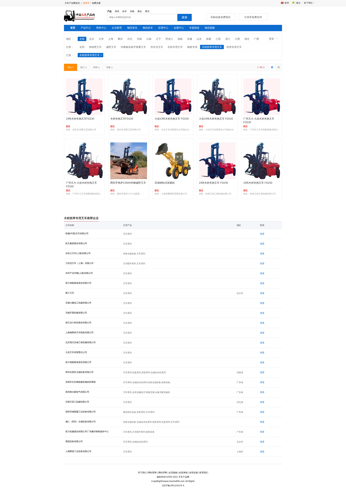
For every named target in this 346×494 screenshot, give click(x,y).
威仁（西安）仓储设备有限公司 (80, 421)
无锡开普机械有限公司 (76, 312)
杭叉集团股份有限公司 (76, 243)
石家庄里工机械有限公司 (77, 402)
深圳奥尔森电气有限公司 (77, 392)
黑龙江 (169, 38)
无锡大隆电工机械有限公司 (78, 303)
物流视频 (210, 27)
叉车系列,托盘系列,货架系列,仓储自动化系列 (144, 372)
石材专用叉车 (175, 47)
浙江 (227, 38)
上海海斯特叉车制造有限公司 (79, 332)
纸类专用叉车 (234, 47)
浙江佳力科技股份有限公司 (78, 322)
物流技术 (148, 27)
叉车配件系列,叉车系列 (134, 263)
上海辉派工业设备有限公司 (78, 451)
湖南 (180, 38)
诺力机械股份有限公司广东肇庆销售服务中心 (87, 431)
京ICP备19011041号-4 (173, 485)
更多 (271, 38)
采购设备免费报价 (220, 17)
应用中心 (163, 27)
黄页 (147, 11)
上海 (110, 38)
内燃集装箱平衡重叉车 (133, 47)
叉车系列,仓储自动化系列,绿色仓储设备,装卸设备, (147, 382)
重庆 (120, 38)
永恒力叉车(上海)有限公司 (78, 253)
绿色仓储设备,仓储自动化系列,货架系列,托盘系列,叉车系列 (151, 422)
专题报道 (194, 27)
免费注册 (96, 3)
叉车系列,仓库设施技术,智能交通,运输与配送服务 (146, 392)
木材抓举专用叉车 (212, 47)
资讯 (117, 11)
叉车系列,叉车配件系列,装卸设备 (138, 432)
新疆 (208, 38)
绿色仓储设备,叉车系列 (134, 253)
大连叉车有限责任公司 (76, 352)
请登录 (86, 3)
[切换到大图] (272, 67)
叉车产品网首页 (72, 3)
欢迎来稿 (183, 472)
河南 (139, 38)
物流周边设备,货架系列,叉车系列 (138, 412)
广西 (256, 38)
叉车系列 (127, 234)
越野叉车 (111, 47)
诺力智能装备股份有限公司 (78, 283)
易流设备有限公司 (74, 441)
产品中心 (86, 27)
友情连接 (193, 472)
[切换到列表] (278, 67)
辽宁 (158, 38)
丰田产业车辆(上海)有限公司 (79, 273)
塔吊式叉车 (156, 47)
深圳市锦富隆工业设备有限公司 (80, 411)
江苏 (218, 38)
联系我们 (203, 472)
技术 (124, 11)
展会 (139, 11)
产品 (109, 11)
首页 (72, 27)
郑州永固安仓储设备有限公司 (79, 372)
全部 (82, 38)
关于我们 (142, 472)
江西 (237, 38)
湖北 (246, 38)
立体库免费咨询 (253, 17)
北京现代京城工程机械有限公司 (80, 342)
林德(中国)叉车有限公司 (76, 233)
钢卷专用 (192, 47)
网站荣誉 (152, 472)
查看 (262, 234)
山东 (199, 38)
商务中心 (101, 27)
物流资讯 (132, 27)
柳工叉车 (69, 293)
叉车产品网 (183, 477)
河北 (129, 38)
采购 (132, 11)
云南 (148, 38)
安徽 (189, 38)
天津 (101, 38)
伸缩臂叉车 (95, 47)
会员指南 (173, 472)
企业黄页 (117, 27)
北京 (91, 38)
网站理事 (162, 472)
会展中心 (179, 27)
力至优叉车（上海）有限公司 (79, 263)
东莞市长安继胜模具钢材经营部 (80, 382)
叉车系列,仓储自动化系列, (135, 442)
